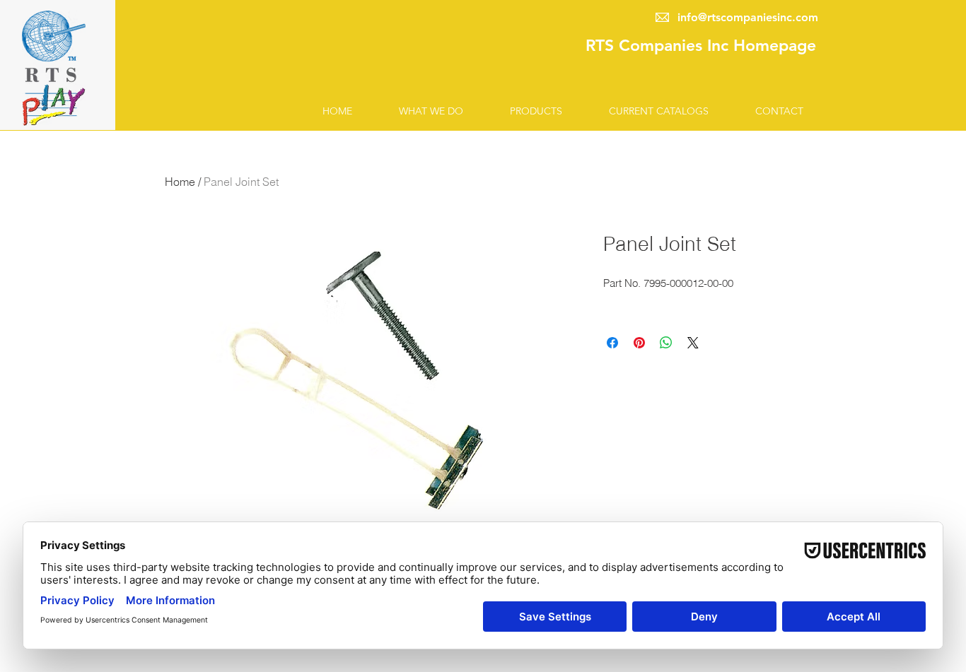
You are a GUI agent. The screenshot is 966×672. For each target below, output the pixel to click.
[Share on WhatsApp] (666, 342)
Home (180, 182)
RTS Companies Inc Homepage (701, 45)
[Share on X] (693, 342)
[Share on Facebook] (612, 342)
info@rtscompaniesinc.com (747, 17)
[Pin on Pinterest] (639, 342)
